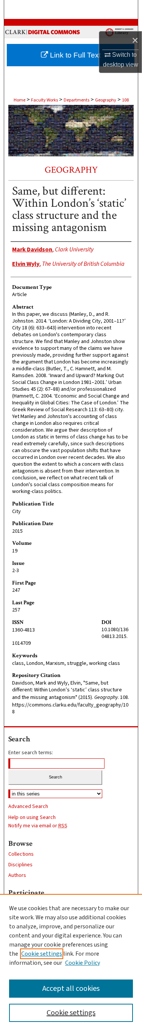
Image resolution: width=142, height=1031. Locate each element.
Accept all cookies (71, 988)
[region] (71, 962)
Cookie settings (41, 954)
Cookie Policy (82, 963)
